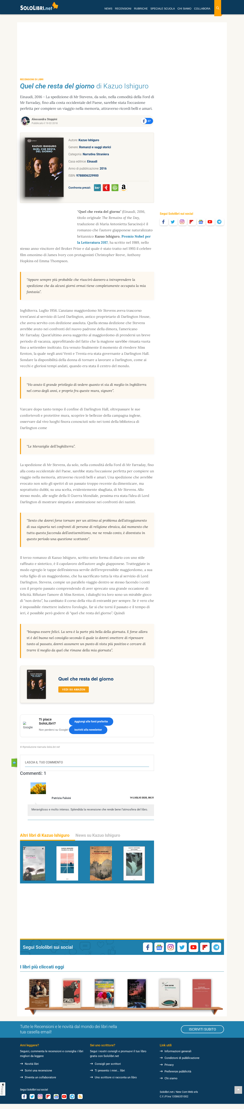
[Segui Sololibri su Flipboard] (192, 221)
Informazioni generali (178, 1051)
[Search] (217, 8)
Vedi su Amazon (73, 689)
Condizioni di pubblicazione (182, 1058)
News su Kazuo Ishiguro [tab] (97, 835)
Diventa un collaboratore (40, 1077)
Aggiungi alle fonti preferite (91, 721)
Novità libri (32, 1064)
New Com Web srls (187, 1091)
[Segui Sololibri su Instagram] (182, 221)
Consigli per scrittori (108, 1064)
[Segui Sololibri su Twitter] (173, 221)
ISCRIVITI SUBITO (202, 1029)
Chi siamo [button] (184, 8)
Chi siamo (171, 1078)
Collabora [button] (202, 8)
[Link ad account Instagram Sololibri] (40, 1096)
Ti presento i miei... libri (110, 1070)
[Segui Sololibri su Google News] (201, 221)
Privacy (169, 1065)
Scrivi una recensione (38, 1070)
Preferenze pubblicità (178, 1071)
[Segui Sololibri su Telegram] (220, 221)
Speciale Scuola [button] (162, 8)
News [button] (108, 8)
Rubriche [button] (141, 8)
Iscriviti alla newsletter (88, 729)
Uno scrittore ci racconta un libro (116, 1077)
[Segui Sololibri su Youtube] (210, 221)
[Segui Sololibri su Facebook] (164, 221)
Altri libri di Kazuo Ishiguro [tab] (44, 835)
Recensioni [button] (123, 8)
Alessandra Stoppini (44, 119)
